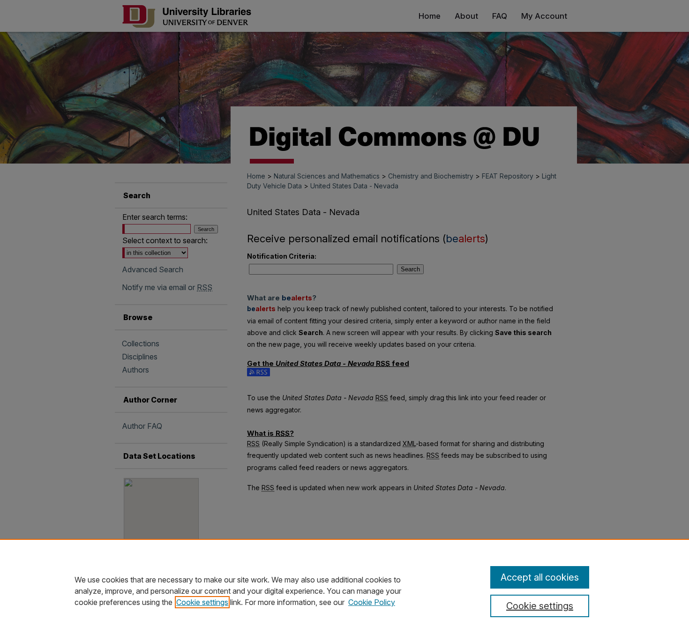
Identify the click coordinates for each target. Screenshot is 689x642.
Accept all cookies (540, 577)
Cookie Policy (371, 602)
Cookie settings (202, 602)
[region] (344, 590)
